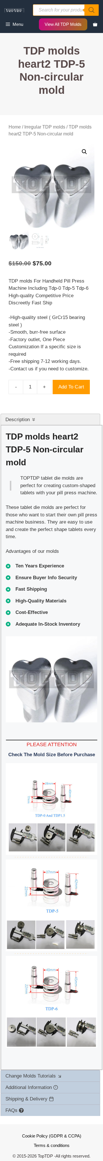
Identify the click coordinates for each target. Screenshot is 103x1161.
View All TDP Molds (63, 24)
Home (15, 127)
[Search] (91, 10)
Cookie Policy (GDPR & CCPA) (51, 1135)
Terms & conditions (52, 1145)
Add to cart (71, 387)
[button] (84, 152)
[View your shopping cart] (95, 24)
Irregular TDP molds (44, 127)
